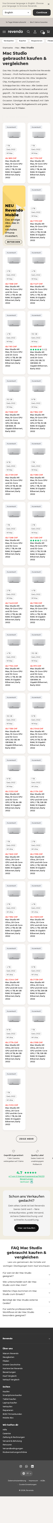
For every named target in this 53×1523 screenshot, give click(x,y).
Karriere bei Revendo (13, 1368)
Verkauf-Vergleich (11, 1380)
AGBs (42, 1481)
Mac (17, 47)
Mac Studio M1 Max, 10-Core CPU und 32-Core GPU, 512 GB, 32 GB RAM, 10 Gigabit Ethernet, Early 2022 (39, 676)
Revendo (29, 1490)
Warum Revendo (11, 1353)
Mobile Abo (8, 1418)
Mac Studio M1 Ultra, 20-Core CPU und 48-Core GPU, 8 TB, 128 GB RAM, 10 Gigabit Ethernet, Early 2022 (38, 990)
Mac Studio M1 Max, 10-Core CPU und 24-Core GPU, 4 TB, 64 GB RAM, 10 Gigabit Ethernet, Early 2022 (13, 357)
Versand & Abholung (12, 1441)
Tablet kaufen (9, 1399)
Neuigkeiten (8, 1357)
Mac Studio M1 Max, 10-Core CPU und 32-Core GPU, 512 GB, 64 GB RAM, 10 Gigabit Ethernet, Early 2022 (14, 739)
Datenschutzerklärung (17, 1481)
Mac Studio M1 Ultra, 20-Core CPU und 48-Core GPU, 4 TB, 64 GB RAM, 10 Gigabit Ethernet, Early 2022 (14, 990)
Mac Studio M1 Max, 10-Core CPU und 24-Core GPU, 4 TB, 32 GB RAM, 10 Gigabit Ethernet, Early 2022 (38, 294)
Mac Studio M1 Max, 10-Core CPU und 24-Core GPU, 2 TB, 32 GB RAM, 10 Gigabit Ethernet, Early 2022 (38, 232)
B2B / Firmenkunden (12, 1414)
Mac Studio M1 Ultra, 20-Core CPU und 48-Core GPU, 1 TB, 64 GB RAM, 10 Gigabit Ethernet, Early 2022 (14, 865)
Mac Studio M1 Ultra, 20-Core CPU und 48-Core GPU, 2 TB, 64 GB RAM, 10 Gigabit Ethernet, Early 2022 (14, 927)
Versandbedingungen (13, 1448)
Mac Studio (27, 47)
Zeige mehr (26, 1139)
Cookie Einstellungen (28, 1484)
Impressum (33, 1481)
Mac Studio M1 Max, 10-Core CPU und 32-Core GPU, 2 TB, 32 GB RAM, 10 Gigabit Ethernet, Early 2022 (38, 551)
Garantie (7, 1433)
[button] (4, 32)
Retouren (7, 1445)
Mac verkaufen (26, 1228)
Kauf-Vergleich (10, 1376)
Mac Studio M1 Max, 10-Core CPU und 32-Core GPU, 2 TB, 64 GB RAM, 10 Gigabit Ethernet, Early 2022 (13, 614)
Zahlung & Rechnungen (14, 1437)
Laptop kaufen (10, 1403)
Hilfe (5, 1430)
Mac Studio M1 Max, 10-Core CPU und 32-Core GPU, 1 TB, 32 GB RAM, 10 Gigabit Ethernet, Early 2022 (38, 486)
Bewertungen (9, 1372)
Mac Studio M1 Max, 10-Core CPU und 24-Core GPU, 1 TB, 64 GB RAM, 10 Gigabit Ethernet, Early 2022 (38, 169)
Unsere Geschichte (11, 1365)
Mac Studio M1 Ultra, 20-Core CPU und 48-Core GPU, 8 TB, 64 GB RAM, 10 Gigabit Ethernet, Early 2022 (14, 1053)
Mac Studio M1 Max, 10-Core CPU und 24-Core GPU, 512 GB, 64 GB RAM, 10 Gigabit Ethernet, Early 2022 (14, 423)
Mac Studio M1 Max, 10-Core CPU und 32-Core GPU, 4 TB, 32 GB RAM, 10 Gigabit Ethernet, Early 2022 (38, 614)
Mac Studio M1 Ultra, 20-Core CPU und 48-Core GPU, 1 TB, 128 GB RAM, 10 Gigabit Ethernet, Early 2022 (38, 802)
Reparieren (36, 41)
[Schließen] (49, 4)
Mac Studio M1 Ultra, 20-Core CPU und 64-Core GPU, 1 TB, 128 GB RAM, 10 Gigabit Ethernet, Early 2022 (38, 1053)
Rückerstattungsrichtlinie (15, 1452)
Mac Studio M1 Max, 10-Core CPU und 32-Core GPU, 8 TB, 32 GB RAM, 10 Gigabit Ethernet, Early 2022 (38, 739)
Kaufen (22, 41)
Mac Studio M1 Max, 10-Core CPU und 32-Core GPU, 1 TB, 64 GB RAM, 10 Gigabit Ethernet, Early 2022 (13, 548)
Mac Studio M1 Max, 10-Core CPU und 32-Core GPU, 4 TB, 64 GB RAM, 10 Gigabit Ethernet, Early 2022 (13, 676)
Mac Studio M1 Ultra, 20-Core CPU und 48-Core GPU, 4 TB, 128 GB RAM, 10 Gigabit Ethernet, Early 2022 (38, 927)
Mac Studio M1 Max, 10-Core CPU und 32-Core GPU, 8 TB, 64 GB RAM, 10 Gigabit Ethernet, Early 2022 (13, 802)
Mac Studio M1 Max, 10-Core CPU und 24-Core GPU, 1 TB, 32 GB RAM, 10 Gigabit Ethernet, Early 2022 (13, 169)
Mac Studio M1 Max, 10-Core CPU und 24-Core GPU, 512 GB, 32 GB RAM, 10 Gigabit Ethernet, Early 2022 (39, 360)
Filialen (6, 1361)
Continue (41, 12)
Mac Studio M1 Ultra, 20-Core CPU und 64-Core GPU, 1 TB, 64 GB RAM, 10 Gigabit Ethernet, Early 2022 (13, 1116)
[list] (26, 1158)
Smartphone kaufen (12, 1395)
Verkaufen (9, 41)
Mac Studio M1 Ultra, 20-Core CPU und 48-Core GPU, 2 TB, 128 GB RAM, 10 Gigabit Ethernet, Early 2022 (38, 865)
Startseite (8, 47)
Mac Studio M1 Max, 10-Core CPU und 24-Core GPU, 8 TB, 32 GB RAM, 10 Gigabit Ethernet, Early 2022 (38, 423)
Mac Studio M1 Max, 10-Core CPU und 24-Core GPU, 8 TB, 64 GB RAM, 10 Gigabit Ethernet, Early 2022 (13, 486)
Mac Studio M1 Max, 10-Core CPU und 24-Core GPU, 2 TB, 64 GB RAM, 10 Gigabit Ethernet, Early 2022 (13, 294)
